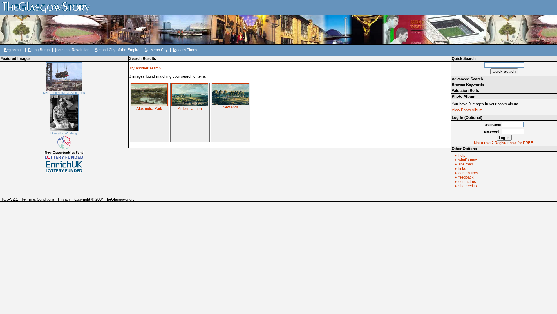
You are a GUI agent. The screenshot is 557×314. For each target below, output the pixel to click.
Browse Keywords (468, 85)
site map (465, 164)
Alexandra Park (149, 108)
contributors (468, 173)
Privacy (64, 199)
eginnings (13, 50)
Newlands (231, 107)
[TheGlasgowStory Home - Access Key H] (48, 7)
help (461, 155)
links (462, 168)
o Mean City (156, 50)
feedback (466, 177)
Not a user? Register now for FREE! (504, 143)
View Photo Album (467, 110)
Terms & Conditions (38, 199)
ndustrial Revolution (72, 50)
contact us (467, 181)
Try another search (145, 68)
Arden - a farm (190, 108)
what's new (467, 160)
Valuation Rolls (465, 90)
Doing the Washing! (64, 133)
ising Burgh (39, 50)
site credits (467, 186)
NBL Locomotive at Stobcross (64, 92)
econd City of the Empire (117, 50)
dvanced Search (467, 79)
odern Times (185, 50)
